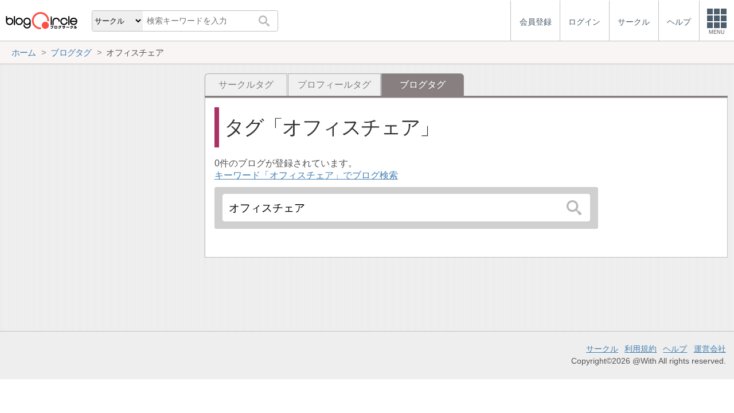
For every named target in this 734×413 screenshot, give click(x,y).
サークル (602, 348)
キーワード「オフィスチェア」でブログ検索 (306, 175)
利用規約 (640, 348)
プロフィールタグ (334, 84)
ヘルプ (675, 348)
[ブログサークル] (41, 20)
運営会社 (710, 348)
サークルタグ (246, 84)
